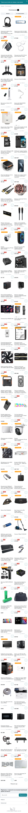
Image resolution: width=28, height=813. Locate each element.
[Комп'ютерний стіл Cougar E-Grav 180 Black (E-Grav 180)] (20, 745)
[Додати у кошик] (12, 37)
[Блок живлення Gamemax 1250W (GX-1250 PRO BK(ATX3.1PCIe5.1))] (20, 577)
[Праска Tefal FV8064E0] (7, 506)
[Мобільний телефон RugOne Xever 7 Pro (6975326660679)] (20, 146)
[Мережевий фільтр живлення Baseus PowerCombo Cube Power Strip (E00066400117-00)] (20, 482)
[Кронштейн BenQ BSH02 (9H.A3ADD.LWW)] (20, 99)
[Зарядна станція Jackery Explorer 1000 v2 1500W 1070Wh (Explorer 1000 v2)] (7, 386)
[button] (12, 17)
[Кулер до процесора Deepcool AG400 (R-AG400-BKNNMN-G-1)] (20, 290)
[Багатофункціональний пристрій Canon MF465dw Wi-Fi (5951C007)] (20, 697)
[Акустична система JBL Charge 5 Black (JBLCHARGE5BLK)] (20, 506)
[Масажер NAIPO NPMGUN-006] (7, 577)
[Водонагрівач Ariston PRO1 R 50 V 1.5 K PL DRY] (7, 123)
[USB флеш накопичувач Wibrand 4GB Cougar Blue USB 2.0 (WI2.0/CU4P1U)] (7, 530)
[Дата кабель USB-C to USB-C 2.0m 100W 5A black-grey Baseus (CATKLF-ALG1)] (7, 75)
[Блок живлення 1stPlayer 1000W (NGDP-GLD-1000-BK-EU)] (7, 266)
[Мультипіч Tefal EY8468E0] (20, 75)
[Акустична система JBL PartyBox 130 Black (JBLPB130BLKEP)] (20, 242)
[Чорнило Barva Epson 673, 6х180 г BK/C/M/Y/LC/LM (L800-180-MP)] (7, 625)
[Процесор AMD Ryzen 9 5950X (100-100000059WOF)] (7, 673)
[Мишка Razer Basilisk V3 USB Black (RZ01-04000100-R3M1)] (20, 123)
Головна (2, 6)
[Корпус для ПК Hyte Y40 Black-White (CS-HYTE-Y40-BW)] (20, 649)
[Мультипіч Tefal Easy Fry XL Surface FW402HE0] (7, 170)
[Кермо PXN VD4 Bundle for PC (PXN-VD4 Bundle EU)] (7, 745)
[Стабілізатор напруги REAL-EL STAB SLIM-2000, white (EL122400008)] (20, 673)
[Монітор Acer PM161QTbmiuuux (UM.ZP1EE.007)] (20, 625)
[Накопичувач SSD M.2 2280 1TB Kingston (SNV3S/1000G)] (20, 27)
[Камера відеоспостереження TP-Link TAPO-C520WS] (20, 434)
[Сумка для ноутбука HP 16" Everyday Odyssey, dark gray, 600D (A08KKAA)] (20, 601)
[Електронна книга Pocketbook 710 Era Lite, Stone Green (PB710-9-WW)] (20, 338)
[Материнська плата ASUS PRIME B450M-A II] (7, 458)
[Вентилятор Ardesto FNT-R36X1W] (7, 99)
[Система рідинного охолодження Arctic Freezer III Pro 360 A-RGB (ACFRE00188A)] (20, 410)
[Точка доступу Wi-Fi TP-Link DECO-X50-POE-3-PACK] (20, 51)
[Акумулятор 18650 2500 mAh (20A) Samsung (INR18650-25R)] (7, 601)
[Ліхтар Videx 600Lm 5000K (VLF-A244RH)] (20, 314)
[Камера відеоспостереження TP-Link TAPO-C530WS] (7, 242)
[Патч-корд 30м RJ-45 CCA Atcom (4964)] (7, 697)
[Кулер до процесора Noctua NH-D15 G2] (20, 194)
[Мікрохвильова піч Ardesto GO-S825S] (7, 434)
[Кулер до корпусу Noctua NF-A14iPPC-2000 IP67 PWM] (7, 362)
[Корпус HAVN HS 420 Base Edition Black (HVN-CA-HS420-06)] (20, 266)
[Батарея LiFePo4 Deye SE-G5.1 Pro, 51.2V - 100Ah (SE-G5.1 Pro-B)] (20, 458)
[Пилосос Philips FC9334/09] (20, 530)
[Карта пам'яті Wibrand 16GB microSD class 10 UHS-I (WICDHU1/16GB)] (7, 146)
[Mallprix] (12, 809)
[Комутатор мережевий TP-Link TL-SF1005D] (20, 769)
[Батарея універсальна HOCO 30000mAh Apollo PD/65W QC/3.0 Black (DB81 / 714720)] (7, 410)
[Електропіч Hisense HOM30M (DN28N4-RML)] (7, 721)
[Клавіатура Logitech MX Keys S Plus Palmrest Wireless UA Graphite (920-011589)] (7, 554)
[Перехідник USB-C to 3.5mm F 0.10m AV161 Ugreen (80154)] (20, 554)
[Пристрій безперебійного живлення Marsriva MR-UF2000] (20, 721)
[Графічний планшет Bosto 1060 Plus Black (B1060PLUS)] (7, 649)
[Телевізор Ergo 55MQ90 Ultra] (7, 314)
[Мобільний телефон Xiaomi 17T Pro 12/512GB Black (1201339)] (20, 170)
